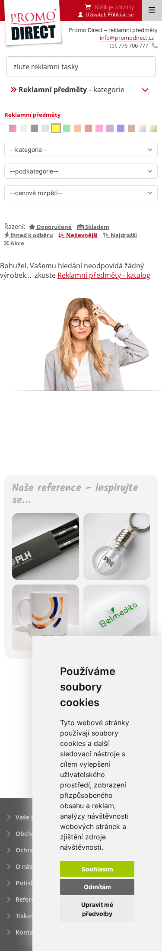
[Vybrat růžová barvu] (99, 128)
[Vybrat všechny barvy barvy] (13, 128)
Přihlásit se (121, 14)
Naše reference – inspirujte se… (75, 495)
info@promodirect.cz (127, 38)
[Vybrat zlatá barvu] (153, 128)
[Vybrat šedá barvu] (45, 128)
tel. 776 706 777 (128, 45)
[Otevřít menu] (152, 10)
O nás (24, 866)
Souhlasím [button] (97, 869)
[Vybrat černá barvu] (34, 128)
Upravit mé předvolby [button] (97, 909)
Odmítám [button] (97, 886)
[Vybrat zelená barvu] (67, 128)
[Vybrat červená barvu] (88, 128)
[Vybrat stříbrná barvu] (142, 128)
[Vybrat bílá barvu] (24, 128)
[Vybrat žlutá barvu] (56, 128)
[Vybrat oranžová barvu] (78, 128)
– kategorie (71, 89)
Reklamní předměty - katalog (103, 275)
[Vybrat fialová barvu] (110, 128)
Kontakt (27, 932)
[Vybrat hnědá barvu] (132, 128)
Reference (30, 899)
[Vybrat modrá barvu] (121, 128)
